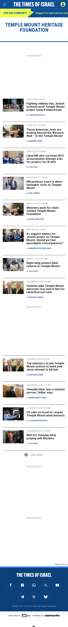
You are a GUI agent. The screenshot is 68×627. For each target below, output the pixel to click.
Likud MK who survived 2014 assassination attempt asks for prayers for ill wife (45, 159)
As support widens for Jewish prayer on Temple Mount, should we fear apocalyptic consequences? (45, 238)
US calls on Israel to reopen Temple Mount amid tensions (46, 414)
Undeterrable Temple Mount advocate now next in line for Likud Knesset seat (46, 289)
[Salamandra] (52, 615)
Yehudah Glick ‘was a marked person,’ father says (46, 391)
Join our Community (15, 13)
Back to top (60, 565)
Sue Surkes (34, 193)
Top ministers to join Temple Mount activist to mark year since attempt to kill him (45, 366)
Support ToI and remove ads (52, 13)
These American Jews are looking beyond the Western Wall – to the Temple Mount (45, 133)
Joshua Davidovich (38, 421)
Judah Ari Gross (37, 115)
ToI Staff (33, 167)
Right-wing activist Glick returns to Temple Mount (43, 264)
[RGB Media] (27, 615)
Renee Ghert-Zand (37, 398)
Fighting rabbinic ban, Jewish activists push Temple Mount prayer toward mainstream (46, 106)
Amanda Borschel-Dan (40, 248)
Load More (36, 455)
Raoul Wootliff (36, 219)
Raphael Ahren (36, 297)
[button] (63, 4)
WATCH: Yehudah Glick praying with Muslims (41, 437)
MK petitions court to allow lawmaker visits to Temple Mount (44, 185)
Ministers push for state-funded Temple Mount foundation (43, 211)
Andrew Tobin (35, 141)
